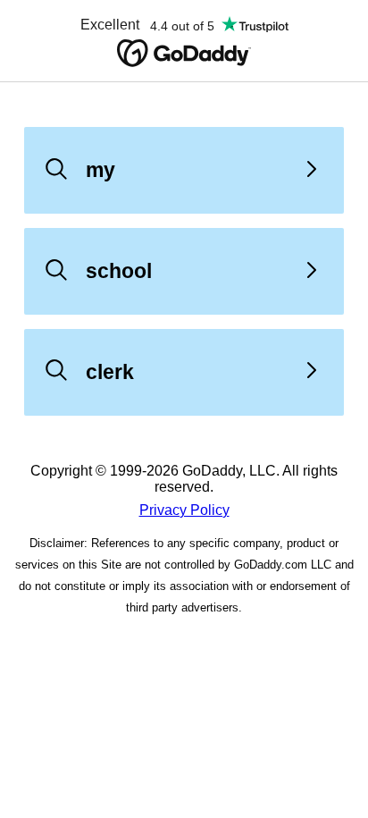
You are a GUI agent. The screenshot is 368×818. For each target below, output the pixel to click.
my (100, 169)
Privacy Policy (184, 510)
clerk (110, 372)
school (119, 271)
